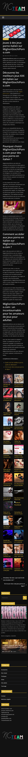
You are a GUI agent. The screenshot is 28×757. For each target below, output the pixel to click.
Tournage (3, 686)
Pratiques (3, 676)
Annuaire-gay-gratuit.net (7, 714)
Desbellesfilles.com (6, 718)
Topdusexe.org (5, 712)
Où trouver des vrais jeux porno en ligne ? (14, 585)
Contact (3, 696)
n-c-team (15, 55)
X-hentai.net (4, 716)
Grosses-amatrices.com (7, 710)
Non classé (4, 673)
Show (2, 679)
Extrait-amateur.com (6, 708)
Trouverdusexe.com (6, 720)
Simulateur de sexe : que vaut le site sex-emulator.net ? (13, 579)
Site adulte (5, 39)
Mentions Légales (6, 699)
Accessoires (4, 669)
